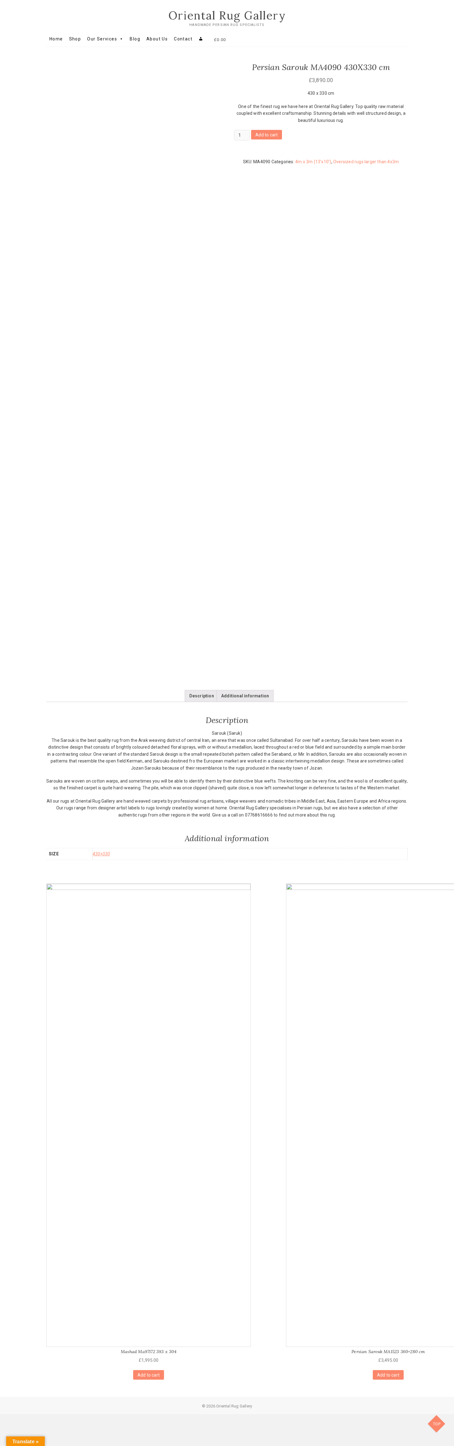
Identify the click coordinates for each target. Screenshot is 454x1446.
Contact (183, 38)
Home (56, 38)
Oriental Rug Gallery (227, 15)
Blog (135, 38)
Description (201, 695)
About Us (157, 38)
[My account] (200, 39)
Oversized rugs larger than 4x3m (366, 161)
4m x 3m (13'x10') (313, 161)
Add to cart (266, 134)
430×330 (101, 853)
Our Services (102, 38)
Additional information (245, 695)
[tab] (202, 696)
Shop (75, 38)
